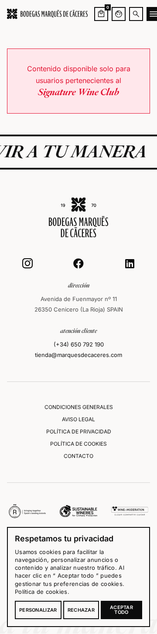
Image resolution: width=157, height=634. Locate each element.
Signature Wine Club (78, 92)
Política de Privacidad (78, 431)
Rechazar (81, 610)
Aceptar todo (121, 609)
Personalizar (38, 610)
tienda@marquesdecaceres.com (78, 354)
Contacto (78, 456)
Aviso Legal (78, 419)
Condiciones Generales (78, 407)
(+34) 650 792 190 (79, 344)
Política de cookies (41, 591)
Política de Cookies (78, 443)
